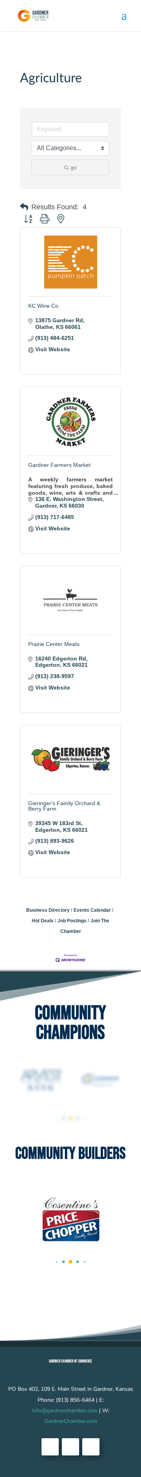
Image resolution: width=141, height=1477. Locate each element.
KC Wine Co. (44, 306)
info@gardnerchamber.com (65, 1410)
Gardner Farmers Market (59, 465)
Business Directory (48, 910)
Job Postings (72, 921)
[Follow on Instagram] (90, 1446)
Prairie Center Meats (54, 644)
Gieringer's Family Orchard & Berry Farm (64, 806)
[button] (24, 207)
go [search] (73, 167)
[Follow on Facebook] (50, 1446)
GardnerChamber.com (70, 1421)
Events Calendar (92, 910)
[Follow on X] (70, 1446)
